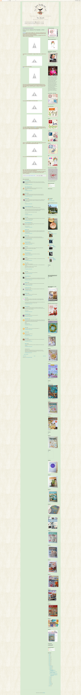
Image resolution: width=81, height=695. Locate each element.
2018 (49, 655)
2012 (49, 661)
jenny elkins (26, 306)
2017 (49, 656)
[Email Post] (37, 175)
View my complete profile (51, 200)
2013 (49, 660)
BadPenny (26, 282)
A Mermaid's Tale (51, 239)
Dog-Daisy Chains (51, 245)
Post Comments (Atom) (29, 357)
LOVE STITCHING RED (28, 222)
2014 (49, 659)
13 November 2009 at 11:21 (28, 352)
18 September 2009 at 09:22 (28, 273)
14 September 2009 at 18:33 (28, 227)
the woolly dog (51, 251)
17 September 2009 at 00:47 (28, 260)
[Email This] (38, 175)
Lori (25, 257)
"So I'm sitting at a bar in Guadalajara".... (52, 670)
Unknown (26, 229)
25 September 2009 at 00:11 (28, 316)
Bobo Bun (26, 198)
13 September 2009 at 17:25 (28, 184)
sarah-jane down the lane (28, 206)
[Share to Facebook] (41, 175)
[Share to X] (40, 175)
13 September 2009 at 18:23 (28, 190)
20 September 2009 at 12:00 (28, 285)
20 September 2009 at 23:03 (28, 290)
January (51, 684)
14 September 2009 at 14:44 (28, 220)
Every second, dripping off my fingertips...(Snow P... (53, 672)
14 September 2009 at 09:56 (28, 214)
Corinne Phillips (27, 276)
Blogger (44, 692)
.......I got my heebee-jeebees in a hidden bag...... (53, 675)
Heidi (25, 246)
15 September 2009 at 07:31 (28, 239)
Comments (50, 650)
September (51, 669)
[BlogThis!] (39, 175)
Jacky (26, 271)
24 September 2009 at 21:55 (28, 311)
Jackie (26, 217)
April (50, 681)
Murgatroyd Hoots (51, 257)
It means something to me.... (54, 247)
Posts (50, 184)
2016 (49, 657)
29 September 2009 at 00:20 (28, 335)
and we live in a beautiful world (53, 673)
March (50, 682)
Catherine (26, 293)
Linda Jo (26, 193)
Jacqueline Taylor (27, 287)
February (51, 683)
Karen (26, 327)
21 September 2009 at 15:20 (28, 295)
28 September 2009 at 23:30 (28, 329)
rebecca (26, 343)
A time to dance (27, 180)
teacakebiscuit (27, 314)
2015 (49, 658)
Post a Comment (26, 354)
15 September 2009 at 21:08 (28, 244)
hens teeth (50, 199)
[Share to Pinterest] (42, 175)
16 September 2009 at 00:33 (28, 250)
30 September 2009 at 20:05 (28, 346)
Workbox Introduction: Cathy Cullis (54, 259)
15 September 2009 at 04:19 (28, 233)
